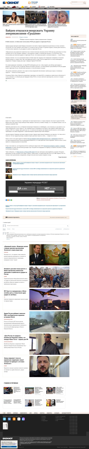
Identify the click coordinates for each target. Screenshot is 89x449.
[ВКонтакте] (6, 200)
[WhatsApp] (11, 200)
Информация (45, 420)
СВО (4, 8)
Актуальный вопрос (8, 341)
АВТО (17, 6)
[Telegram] (9, 200)
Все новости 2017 (73, 427)
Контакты (44, 417)
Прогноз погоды (41, 8)
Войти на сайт (59, 417)
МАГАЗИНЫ (52, 6)
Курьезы (59, 8)
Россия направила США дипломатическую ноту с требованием (43, 138)
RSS (57, 420)
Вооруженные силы (8, 319)
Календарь (56, 413)
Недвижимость (23, 413)
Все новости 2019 (73, 424)
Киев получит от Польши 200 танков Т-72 (27, 151)
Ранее (13, 229)
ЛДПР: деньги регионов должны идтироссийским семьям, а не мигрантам (78, 41)
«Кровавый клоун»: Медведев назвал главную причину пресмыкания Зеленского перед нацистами (78, 67)
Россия (60, 198)
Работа (26, 6)
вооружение (43, 198)
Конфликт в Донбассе (54, 198)
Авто (31, 413)
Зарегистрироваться (60, 419)
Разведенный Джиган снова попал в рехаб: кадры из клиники (78, 147)
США (64, 198)
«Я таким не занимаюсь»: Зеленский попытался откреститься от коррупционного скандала (78, 80)
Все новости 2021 (73, 422)
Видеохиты (49, 413)
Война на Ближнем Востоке (13, 8)
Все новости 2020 (73, 423)
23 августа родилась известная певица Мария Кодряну (60, 401)
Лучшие (8, 229)
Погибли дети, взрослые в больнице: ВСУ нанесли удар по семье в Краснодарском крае (17, 390)
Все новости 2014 (73, 432)
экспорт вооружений (45, 199)
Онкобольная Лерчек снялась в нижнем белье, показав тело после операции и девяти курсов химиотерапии (78, 74)
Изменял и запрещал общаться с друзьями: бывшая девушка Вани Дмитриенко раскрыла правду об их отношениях (78, 46)
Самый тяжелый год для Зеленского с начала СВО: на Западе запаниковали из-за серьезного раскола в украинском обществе (78, 61)
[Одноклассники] (8, 200)
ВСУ (47, 198)
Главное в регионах (11, 383)
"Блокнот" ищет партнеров (62, 447)
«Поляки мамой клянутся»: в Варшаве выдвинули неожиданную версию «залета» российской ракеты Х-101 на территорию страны (78, 86)
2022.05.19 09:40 (12, 232)
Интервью (15, 413)
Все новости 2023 (73, 419)
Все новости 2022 (73, 420)
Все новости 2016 (73, 429)
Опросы (35, 413)
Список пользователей (60, 416)
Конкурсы (42, 413)
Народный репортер (66, 413)
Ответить (8, 239)
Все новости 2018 (73, 426)
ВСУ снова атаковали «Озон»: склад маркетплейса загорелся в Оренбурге (78, 136)
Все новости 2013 (73, 433)
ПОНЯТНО (9, 446)
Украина (38, 199)
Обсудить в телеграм (23, 37)
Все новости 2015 (73, 430)
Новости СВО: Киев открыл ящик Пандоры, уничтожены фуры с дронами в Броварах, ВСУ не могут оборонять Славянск (78, 130)
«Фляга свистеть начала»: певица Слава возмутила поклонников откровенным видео (77, 141)
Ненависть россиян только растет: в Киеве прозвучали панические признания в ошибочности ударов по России (77, 123)
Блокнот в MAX (24, 8)
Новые (4, 229)
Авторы (43, 419)
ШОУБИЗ (34, 6)
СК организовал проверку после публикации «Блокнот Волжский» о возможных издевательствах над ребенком (38, 402)
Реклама (44, 416)
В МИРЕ (5, 276)
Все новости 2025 (73, 416)
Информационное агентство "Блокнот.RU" (77, 447)
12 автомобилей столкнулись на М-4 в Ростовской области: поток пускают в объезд (17, 401)
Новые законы (32, 8)
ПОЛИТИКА (6, 252)
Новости (9, 413)
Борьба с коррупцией (51, 8)
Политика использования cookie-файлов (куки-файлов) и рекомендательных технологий (36, 437)
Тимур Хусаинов (62, 157)
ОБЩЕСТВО (8, 37)
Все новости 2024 (73, 417)
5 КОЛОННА (42, 6)
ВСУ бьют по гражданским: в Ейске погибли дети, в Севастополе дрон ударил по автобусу (78, 152)
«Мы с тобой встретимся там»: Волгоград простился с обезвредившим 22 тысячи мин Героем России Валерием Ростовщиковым (60, 390)
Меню (8, 6)
